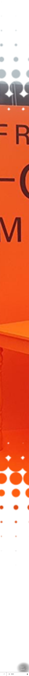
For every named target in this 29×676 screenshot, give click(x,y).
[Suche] (4, 674)
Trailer (23, 669)
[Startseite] (14, 3)
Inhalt (22, 667)
